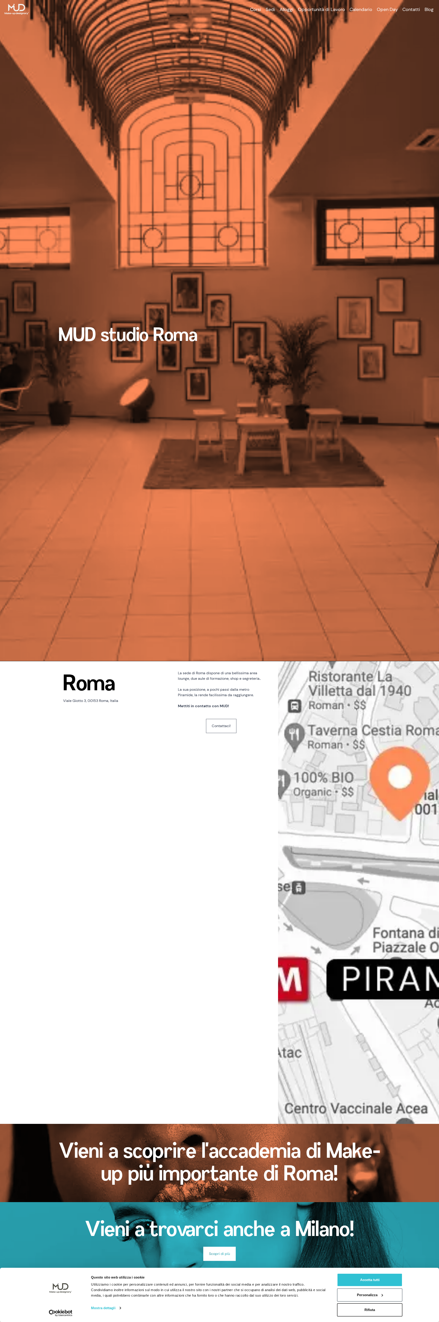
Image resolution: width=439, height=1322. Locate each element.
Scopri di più (219, 1253)
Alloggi (286, 9)
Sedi (270, 9)
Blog (429, 9)
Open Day (387, 9)
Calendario (361, 9)
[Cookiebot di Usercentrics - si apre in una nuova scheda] (61, 1313)
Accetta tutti (370, 1280)
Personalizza (367, 1295)
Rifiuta (369, 1310)
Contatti (411, 9)
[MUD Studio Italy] (17, 9)
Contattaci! (221, 725)
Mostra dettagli (103, 1308)
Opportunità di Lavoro (321, 9)
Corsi (255, 9)
